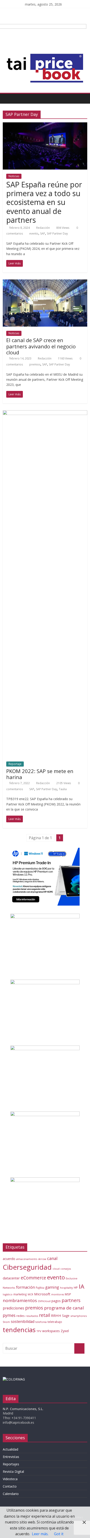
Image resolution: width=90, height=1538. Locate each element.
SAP (42, 233)
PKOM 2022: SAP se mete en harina (39, 773)
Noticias (14, 176)
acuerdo (9, 1258)
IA (81, 1286)
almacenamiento (26, 1259)
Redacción (43, 228)
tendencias (19, 1329)
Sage (65, 1315)
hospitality (66, 1287)
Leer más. (40, 1533)
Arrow (42, 1259)
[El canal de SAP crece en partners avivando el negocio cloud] (45, 282)
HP (76, 1287)
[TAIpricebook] (14, 1379)
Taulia (63, 789)
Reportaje (15, 764)
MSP (68, 1294)
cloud (56, 1268)
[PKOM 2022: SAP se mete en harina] (45, 413)
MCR (30, 1294)
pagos (56, 1301)
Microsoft (42, 1294)
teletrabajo (55, 1322)
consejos (65, 1268)
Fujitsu (40, 1288)
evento (33, 233)
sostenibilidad (22, 1321)
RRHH (56, 1315)
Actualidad (10, 1449)
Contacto (10, 1486)
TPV (38, 1331)
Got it (58, 1533)
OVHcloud (44, 1301)
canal (52, 1258)
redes (20, 1316)
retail (44, 1315)
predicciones (13, 1308)
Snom (6, 1322)
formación (25, 1287)
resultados (32, 1316)
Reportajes (11, 1464)
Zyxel (65, 1330)
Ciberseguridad (27, 1267)
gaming (52, 1287)
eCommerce (33, 1278)
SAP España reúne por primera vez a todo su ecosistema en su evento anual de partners (44, 202)
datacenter (11, 1278)
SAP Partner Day (57, 233)
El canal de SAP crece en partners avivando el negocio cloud (41, 346)
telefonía (41, 1322)
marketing (20, 1294)
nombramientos (20, 1300)
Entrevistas (11, 1456)
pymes (9, 1315)
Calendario (11, 1494)
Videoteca (10, 1479)
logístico (7, 1294)
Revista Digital (13, 1471)
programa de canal (64, 1308)
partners (71, 1300)
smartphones (78, 1316)
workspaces (51, 1331)
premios (34, 364)
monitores (57, 1294)
